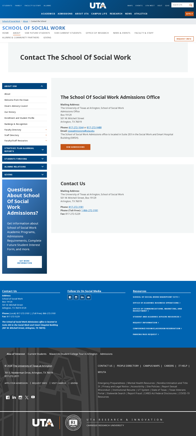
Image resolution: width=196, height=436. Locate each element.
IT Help (182, 365)
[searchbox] (180, 5)
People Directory (128, 365)
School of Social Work (11, 21)
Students (7, 5)
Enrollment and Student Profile (19, 118)
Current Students (37, 354)
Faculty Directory (12, 129)
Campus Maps (151, 365)
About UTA (82, 13)
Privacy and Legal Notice (115, 386)
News (128, 13)
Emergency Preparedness (111, 383)
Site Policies (153, 386)
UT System (143, 389)
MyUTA (102, 372)
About (25, 21)
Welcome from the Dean (16, 100)
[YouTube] (33, 397)
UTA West (150, 5)
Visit (160, 5)
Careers (169, 365)
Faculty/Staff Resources (16, 140)
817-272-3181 (76, 207)
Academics (48, 13)
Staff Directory (11, 135)
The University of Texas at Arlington (32, 365)
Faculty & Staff (33, 5)
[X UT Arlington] (26, 397)
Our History (10, 112)
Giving (8, 174)
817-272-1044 (76, 127)
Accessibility (137, 386)
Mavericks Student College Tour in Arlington (73, 354)
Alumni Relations (15, 166)
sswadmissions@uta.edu (81, 130)
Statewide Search (116, 393)
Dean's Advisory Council (16, 106)
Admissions (65, 13)
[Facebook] (7, 397)
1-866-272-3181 (89, 210)
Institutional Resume (123, 389)
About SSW (10, 86)
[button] (75, 147)
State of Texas (159, 389)
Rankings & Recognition (16, 124)
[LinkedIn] (14, 397)
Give (167, 5)
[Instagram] (20, 397)
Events (139, 5)
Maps (130, 5)
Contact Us (105, 365)
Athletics (141, 13)
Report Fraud (135, 393)
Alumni (47, 5)
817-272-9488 (94, 127)
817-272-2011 (12, 376)
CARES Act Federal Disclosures (160, 393)
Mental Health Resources (141, 383)
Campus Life (99, 13)
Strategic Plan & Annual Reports (19, 150)
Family (18, 5)
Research (116, 13)
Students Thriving (15, 158)
